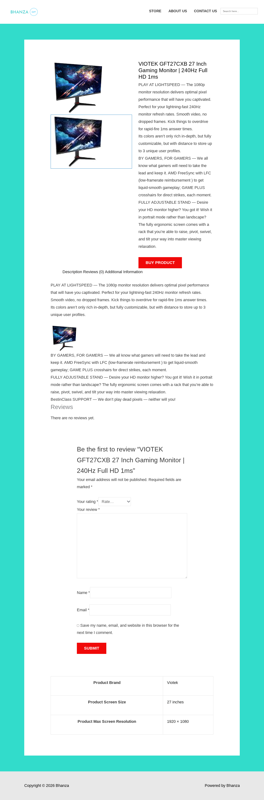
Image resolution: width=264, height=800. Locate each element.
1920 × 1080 (178, 721)
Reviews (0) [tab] (93, 272)
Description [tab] (72, 272)
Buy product (160, 262)
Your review (88, 509)
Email (83, 610)
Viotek (172, 682)
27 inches (175, 702)
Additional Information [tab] (124, 272)
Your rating (87, 501)
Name (83, 592)
